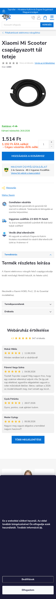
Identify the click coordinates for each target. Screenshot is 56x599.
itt (41, 527)
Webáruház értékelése (28, 330)
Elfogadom (28, 590)
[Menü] (52, 17)
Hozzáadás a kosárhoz (28, 156)
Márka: (8, 195)
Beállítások (28, 579)
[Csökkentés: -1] (51, 146)
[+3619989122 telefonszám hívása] (33, 18)
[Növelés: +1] (51, 142)
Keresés (46, 24)
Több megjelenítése (28, 439)
